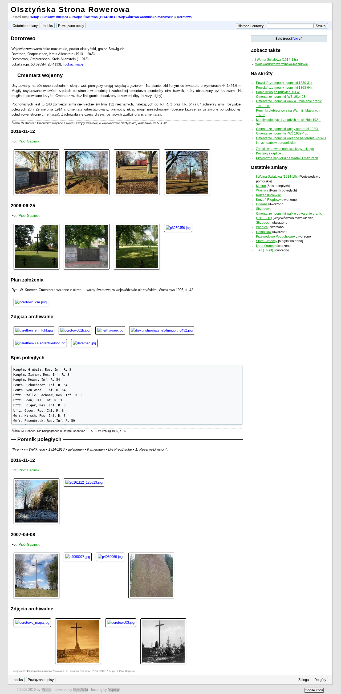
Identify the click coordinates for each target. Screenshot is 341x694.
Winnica (262, 227)
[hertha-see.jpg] (110, 330)
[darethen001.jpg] (163, 641)
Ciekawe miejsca (55, 17)
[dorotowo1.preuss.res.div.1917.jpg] (78, 641)
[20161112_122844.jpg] (36, 501)
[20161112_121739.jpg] (87, 172)
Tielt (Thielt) (264, 250)
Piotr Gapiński (29, 141)
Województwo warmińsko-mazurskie (145, 17)
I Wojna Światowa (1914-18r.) (93, 17)
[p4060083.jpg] (36, 575)
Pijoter (46, 690)
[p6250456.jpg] (178, 228)
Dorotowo (184, 17)
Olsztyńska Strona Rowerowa (70, 9)
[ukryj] (297, 38)
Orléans (261, 204)
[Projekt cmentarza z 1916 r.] (161, 330)
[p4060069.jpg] (110, 556)
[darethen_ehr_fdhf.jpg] (33, 330)
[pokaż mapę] (73, 64)
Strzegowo (263, 208)
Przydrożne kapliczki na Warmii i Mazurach (287, 158)
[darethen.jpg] (84, 343)
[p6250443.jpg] (36, 246)
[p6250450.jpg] (137, 246)
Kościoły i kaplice (268, 153)
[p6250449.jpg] (87, 246)
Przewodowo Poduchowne (275, 236)
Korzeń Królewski (268, 195)
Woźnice (262, 190)
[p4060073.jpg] (78, 556)
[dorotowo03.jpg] (120, 622)
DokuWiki (80, 690)
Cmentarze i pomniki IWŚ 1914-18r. (281, 96)
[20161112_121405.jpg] (187, 172)
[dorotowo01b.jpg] (74, 330)
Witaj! (34, 17)
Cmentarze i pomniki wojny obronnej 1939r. (287, 128)
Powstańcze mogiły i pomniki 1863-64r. (284, 87)
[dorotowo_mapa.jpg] (32, 622)
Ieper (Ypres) (265, 245)
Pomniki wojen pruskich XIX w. (278, 92)
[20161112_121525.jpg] (36, 172)
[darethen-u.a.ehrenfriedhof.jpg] (40, 343)
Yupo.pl (114, 690)
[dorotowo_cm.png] (30, 302)
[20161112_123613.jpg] (84, 482)
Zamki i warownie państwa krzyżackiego (285, 148)
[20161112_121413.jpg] (137, 172)
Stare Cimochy (266, 241)
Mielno (261, 185)
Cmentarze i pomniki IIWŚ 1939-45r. (282, 133)
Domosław (263, 232)
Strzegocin (263, 222)
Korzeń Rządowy (268, 199)
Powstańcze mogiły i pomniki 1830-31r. (284, 82)
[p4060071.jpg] (151, 575)
